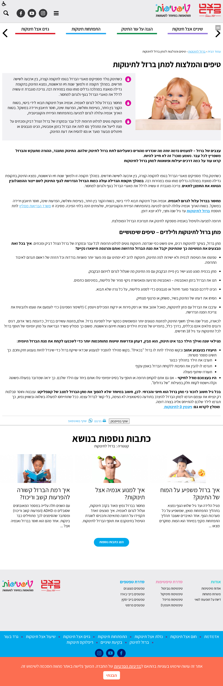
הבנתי (111, 675)
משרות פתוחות (211, 594)
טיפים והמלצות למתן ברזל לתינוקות (167, 64)
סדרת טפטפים (132, 582)
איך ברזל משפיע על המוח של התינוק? (190, 493)
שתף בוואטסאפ (77, 421)
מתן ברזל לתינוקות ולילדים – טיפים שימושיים (170, 232)
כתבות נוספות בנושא (111, 438)
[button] (4, 3)
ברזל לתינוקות (197, 51)
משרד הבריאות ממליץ (35, 205)
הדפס (97, 421)
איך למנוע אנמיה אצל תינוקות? (120, 493)
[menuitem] (188, 30)
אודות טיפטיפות (211, 588)
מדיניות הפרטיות (127, 666)
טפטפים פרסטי (135, 605)
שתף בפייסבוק (119, 421)
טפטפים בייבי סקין (133, 599)
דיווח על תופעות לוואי (208, 599)
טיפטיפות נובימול (172, 588)
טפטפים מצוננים (134, 588)
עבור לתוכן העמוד (112, 4)
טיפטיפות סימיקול (171, 594)
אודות (216, 582)
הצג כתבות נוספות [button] (111, 542)
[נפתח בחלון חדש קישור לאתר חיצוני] (43, 13)
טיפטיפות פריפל (172, 599)
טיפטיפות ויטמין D (172, 605)
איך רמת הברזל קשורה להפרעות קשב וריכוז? (43, 493)
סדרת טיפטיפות (169, 582)
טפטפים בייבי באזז (132, 594)
